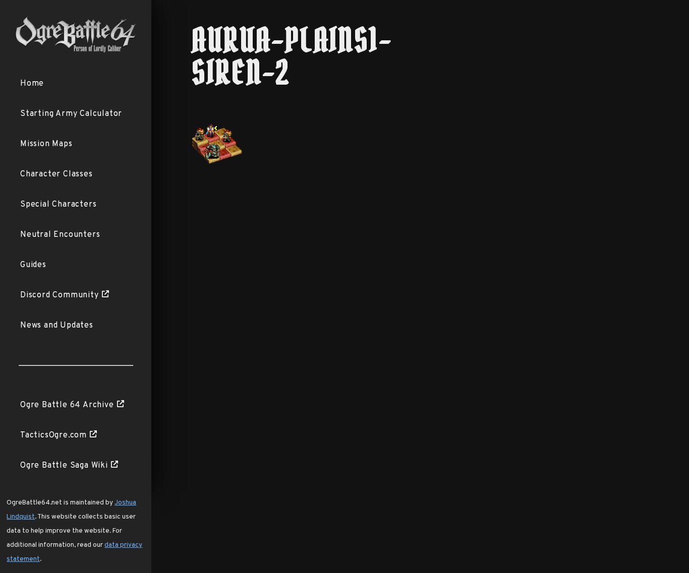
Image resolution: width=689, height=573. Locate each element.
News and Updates (56, 326)
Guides (33, 265)
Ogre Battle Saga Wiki (64, 466)
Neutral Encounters (60, 235)
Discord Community (59, 295)
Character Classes (56, 174)
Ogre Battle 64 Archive (67, 405)
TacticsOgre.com (53, 435)
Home (32, 84)
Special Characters (58, 205)
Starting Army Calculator (71, 114)
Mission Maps (46, 144)
